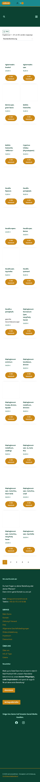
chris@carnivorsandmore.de (17, 599)
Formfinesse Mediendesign (10, 776)
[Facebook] (16, 722)
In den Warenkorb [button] (11, 78)
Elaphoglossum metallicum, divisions (28, 405)
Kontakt (6, 618)
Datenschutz (7, 639)
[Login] (17, 3)
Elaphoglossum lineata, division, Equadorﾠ (11, 405)
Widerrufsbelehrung (10, 632)
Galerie (5, 657)
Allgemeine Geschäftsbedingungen (16, 628)
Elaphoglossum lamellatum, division (28, 362)
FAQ (4, 625)
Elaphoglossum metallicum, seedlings (10, 448)
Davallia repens (10, 228)
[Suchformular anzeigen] (4, 17)
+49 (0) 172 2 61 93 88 (17, 602)
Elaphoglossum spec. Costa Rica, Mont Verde (11, 491)
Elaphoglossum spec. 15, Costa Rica (28, 448)
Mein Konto (7, 614)
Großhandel (6, 3)
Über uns (6, 650)
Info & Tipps (7, 654)
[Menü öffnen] (37, 17)
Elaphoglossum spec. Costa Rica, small (28, 491)
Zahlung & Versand (10, 621)
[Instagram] (23, 722)
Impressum (7, 636)
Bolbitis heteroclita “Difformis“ (9, 148)
